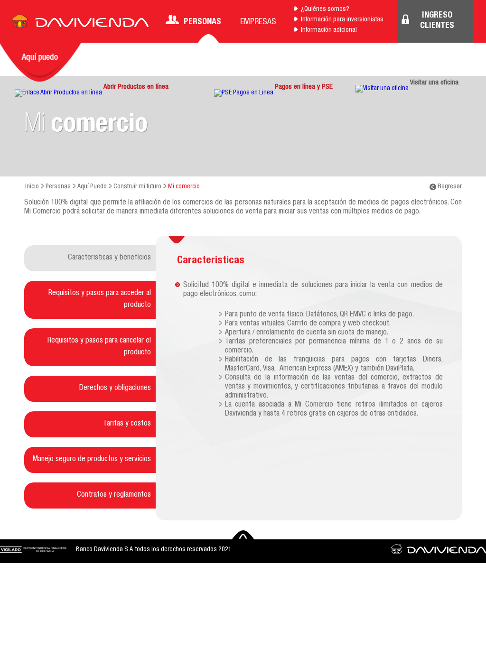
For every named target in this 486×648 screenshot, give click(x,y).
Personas (202, 22)
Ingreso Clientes (437, 20)
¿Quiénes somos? (325, 9)
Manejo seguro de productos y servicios (92, 459)
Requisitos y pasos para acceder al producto (99, 299)
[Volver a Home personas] (80, 23)
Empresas (258, 22)
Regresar (449, 187)
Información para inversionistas (342, 20)
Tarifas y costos (127, 424)
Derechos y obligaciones (115, 388)
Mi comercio (184, 187)
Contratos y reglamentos (114, 495)
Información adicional (329, 30)
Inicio (32, 187)
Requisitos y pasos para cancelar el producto (99, 347)
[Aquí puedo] (40, 62)
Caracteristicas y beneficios (109, 258)
